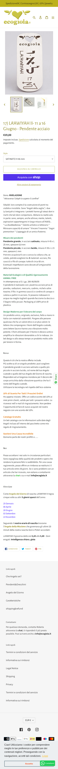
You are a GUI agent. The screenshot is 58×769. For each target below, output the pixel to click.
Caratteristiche (13, 600)
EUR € (28, 720)
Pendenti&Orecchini (16, 584)
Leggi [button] (45, 756)
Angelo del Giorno (15, 592)
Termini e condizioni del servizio (22, 652)
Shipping (10, 676)
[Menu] (53, 17)
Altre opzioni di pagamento (29, 184)
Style (5, 153)
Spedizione (24, 139)
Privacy (9, 684)
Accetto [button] (29, 763)
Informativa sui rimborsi (18, 660)
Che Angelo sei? (14, 576)
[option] (16, 104)
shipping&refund (14, 608)
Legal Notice (12, 668)
